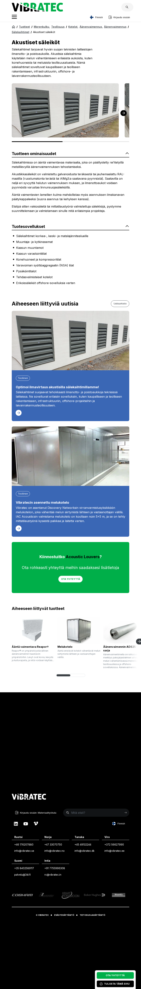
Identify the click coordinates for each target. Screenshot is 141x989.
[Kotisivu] (37, 10)
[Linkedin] (16, 823)
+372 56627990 (114, 844)
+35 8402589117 (24, 868)
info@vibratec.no (54, 850)
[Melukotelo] (78, 630)
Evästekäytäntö (64, 915)
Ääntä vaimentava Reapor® (30, 646)
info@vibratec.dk (84, 850)
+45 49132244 (83, 844)
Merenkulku (42, 26)
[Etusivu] (13, 27)
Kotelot (73, 26)
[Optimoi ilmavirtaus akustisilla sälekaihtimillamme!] (70, 340)
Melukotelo (65, 646)
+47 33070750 (53, 844)
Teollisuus (58, 26)
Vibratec (43, 915)
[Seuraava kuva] (123, 113)
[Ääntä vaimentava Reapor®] (33, 630)
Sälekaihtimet (20, 32)
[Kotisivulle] (29, 797)
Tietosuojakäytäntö (92, 915)
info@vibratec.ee (114, 850)
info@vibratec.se (24, 850)
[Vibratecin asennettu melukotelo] (70, 456)
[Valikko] (14, 17)
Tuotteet (24, 26)
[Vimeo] (35, 823)
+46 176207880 (23, 844)
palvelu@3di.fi (22, 874)
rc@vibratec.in (52, 874)
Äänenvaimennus (91, 26)
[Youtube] (25, 823)
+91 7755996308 (54, 868)
